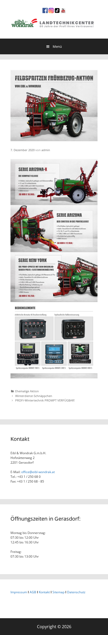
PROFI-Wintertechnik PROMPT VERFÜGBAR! (45, 400)
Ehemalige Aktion (27, 391)
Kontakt (44, 592)
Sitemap (58, 592)
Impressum (18, 592)
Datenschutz (76, 592)
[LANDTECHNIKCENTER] (54, 22)
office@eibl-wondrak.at (37, 472)
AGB (33, 592)
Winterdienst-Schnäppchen (33, 396)
